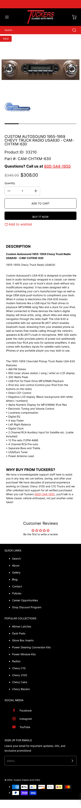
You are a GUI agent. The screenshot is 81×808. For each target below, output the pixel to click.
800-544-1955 (57, 166)
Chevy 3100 (19, 675)
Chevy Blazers (21, 689)
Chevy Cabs (19, 682)
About (15, 565)
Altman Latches (21, 626)
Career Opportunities (25, 600)
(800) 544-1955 (44, 494)
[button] (9, 17)
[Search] (72, 30)
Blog (15, 579)
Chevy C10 (19, 668)
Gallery (16, 572)
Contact (17, 586)
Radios (16, 661)
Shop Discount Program (26, 607)
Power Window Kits (24, 654)
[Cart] (72, 17)
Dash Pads (18, 633)
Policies (16, 593)
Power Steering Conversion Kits (31, 647)
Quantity (10, 183)
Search (16, 558)
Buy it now (40, 216)
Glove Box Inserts (23, 640)
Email (11, 760)
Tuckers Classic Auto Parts (26, 780)
